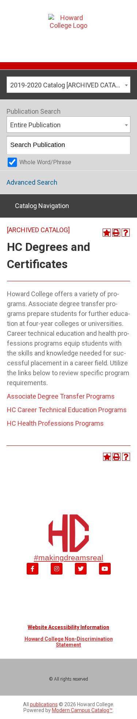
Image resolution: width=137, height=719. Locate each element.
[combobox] (68, 84)
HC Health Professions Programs (55, 423)
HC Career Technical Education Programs (67, 410)
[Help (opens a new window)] (126, 233)
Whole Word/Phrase (45, 162)
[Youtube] (105, 569)
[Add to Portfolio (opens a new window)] (107, 233)
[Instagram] (56, 569)
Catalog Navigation (42, 206)
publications (44, 704)
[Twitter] (81, 569)
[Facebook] (32, 569)
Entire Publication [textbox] (35, 125)
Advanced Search (32, 182)
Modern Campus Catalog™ (82, 710)
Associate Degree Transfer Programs (61, 396)
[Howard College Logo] (68, 29)
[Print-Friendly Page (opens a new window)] (116, 233)
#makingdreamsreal (68, 557)
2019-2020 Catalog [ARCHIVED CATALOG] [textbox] (69, 85)
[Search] (121, 145)
